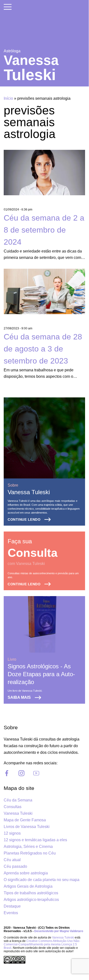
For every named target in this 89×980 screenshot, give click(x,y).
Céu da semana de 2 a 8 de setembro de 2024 (44, 229)
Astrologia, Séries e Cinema (28, 846)
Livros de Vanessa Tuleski (27, 827)
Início (8, 98)
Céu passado (15, 866)
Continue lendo (24, 519)
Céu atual (12, 860)
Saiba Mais (19, 697)
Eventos (11, 913)
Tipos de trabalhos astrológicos (31, 893)
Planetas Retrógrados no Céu (30, 853)
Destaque (12, 906)
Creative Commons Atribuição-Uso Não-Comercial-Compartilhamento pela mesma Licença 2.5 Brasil (42, 944)
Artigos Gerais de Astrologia (28, 886)
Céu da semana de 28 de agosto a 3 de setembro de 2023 (43, 348)
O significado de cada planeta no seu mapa (41, 880)
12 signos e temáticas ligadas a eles (35, 840)
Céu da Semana (18, 800)
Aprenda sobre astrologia (26, 873)
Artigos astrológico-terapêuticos (31, 899)
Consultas (12, 807)
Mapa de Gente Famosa (25, 820)
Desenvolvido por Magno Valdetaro (58, 931)
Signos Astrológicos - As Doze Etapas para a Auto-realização (41, 674)
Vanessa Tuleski (29, 492)
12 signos (12, 833)
